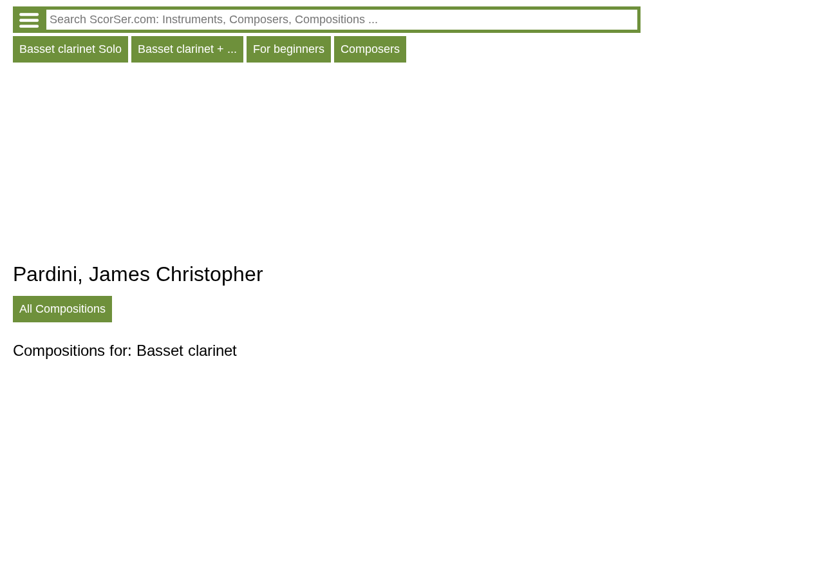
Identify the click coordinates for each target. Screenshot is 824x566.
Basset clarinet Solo (70, 49)
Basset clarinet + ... (187, 49)
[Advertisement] (327, 165)
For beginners (288, 49)
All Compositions (62, 308)
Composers (370, 49)
